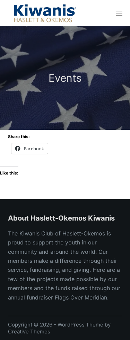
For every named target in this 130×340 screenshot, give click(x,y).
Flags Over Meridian (81, 297)
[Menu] (119, 13)
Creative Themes (29, 331)
